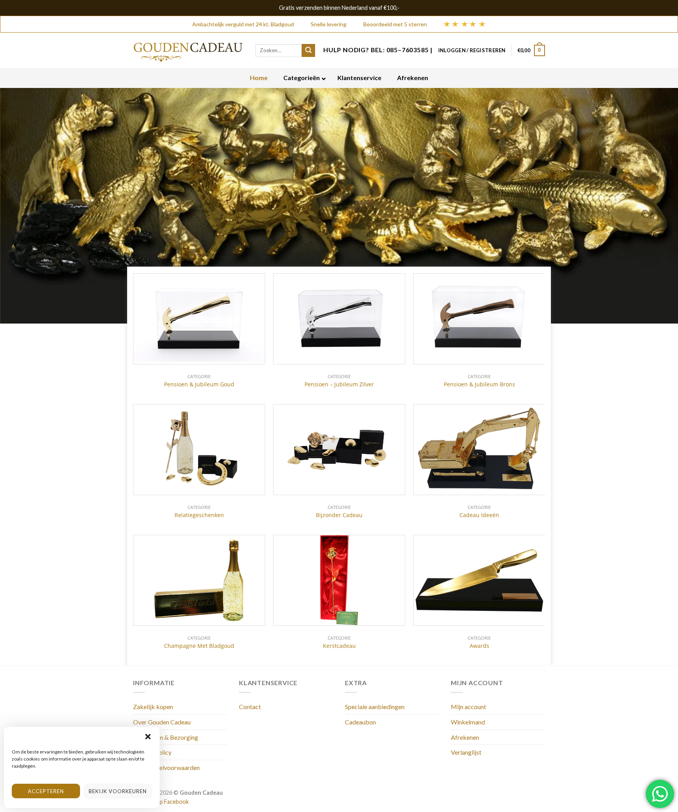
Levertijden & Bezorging (165, 737)
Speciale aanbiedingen (375, 706)
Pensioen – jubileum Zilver (339, 384)
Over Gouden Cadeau (162, 722)
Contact (250, 706)
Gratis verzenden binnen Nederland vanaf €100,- (339, 7)
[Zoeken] (308, 50)
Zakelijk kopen (153, 706)
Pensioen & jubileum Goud (199, 384)
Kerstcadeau (339, 645)
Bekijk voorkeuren (118, 791)
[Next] (654, 205)
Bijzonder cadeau (339, 515)
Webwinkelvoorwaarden (166, 767)
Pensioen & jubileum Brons (479, 384)
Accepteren (46, 791)
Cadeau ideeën (479, 515)
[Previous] (23, 205)
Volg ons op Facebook (161, 801)
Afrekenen (465, 737)
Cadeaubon (360, 722)
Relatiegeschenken (199, 515)
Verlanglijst (466, 752)
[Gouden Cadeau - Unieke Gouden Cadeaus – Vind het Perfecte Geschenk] (188, 50)
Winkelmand (468, 722)
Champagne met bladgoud (199, 645)
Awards (479, 645)
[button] (148, 737)
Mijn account (468, 706)
